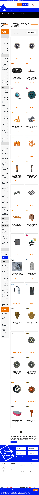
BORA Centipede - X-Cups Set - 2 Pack (31, 151)
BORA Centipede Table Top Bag (17, 249)
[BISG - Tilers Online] (3, 7)
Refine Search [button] (4, 31)
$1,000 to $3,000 (5, 232)
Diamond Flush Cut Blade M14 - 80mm (17, 397)
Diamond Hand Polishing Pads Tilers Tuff (17, 421)
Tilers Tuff (21, 469)
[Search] (19, 4)
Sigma (12, 469)
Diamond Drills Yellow (17, 347)
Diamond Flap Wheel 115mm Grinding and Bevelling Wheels (31, 348)
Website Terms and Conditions (33, 469)
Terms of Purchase (33, 466)
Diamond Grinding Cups (32, 396)
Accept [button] (35, 490)
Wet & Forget (22, 465)
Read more (13, 441)
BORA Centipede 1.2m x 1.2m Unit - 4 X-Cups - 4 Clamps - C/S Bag (32, 176)
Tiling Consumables (6, 15)
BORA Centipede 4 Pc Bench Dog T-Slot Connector (31, 201)
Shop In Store (12, 10)
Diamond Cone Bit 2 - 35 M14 (17, 323)
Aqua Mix (12, 468)
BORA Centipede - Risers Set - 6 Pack (17, 151)
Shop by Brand (4, 10)
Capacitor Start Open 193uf (31, 298)
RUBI (11, 465)
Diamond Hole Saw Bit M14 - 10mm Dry (31, 421)
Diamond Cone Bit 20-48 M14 (32, 323)
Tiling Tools (4, 13)
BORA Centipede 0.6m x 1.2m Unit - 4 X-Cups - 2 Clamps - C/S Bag (17, 176)
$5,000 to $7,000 (5, 239)
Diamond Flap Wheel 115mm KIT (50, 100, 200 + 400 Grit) (17, 372)
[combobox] (13, 4)
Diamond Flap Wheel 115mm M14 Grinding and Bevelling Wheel (32, 372)
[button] (30, 4)
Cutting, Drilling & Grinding (13, 13)
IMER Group (12, 467)
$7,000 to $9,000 (5, 243)
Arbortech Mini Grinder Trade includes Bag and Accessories (32, 78)
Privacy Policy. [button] (28, 493)
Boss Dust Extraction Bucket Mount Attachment (17, 274)
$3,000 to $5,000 (5, 236)
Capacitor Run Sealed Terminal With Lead (17, 298)
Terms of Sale (32, 465)
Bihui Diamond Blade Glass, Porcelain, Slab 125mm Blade (17, 102)
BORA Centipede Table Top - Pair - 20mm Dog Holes (32, 225)
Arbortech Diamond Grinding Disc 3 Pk (17, 78)
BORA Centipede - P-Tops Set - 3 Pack (31, 127)
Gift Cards (27, 9)
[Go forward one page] (28, 432)
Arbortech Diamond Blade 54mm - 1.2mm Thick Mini (17, 53)
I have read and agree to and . (22, 457)
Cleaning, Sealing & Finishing (17, 15)
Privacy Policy (24, 457)
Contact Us (34, 9)
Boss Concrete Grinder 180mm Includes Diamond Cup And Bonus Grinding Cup (31, 250)
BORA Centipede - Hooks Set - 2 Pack (17, 127)
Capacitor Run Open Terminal (31, 274)
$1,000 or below (5, 229)
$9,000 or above (5, 246)
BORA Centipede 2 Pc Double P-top (17, 200)
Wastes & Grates (28, 15)
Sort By (26, 33)
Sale (34, 15)
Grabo (21, 466)
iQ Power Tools (13, 466)
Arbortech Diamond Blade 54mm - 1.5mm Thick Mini (31, 53)
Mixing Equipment (24, 13)
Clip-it (21, 468)
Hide (21, 467)
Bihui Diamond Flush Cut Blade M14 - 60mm (32, 102)
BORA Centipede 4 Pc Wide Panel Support (17, 225)
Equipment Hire (19, 10)
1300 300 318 (25, 4)
